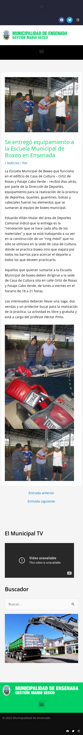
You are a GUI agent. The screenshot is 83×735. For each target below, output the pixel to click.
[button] (41, 6)
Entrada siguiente (41, 501)
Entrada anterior (41, 493)
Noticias (13, 163)
